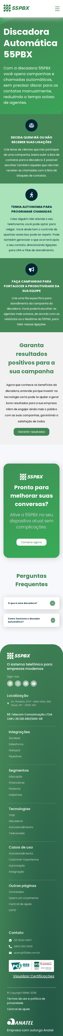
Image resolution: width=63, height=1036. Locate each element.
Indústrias (15, 795)
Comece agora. (31, 542)
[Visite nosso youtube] (34, 683)
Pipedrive (15, 756)
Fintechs (14, 789)
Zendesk (14, 738)
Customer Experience (24, 860)
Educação (15, 777)
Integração (16, 872)
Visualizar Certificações (33, 976)
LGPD (12, 910)
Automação (17, 866)
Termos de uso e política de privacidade (26, 1001)
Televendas (17, 833)
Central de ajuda (20, 904)
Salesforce (16, 744)
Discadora (16, 821)
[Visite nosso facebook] (26, 683)
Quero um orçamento (24, 898)
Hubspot (14, 750)
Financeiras (16, 783)
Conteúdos (16, 892)
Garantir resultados (31, 432)
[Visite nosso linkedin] (10, 683)
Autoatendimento (21, 827)
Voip (12, 815)
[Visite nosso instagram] (18, 683)
